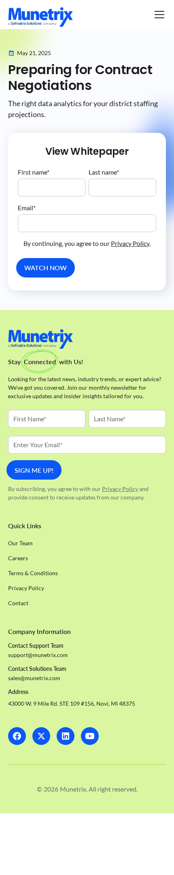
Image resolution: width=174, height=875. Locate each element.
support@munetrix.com (38, 654)
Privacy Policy (130, 243)
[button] (158, 14)
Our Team (20, 543)
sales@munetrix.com (34, 677)
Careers (18, 558)
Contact (18, 603)
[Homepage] (40, 17)
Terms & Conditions (33, 573)
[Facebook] (17, 736)
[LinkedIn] (65, 736)
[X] (41, 736)
